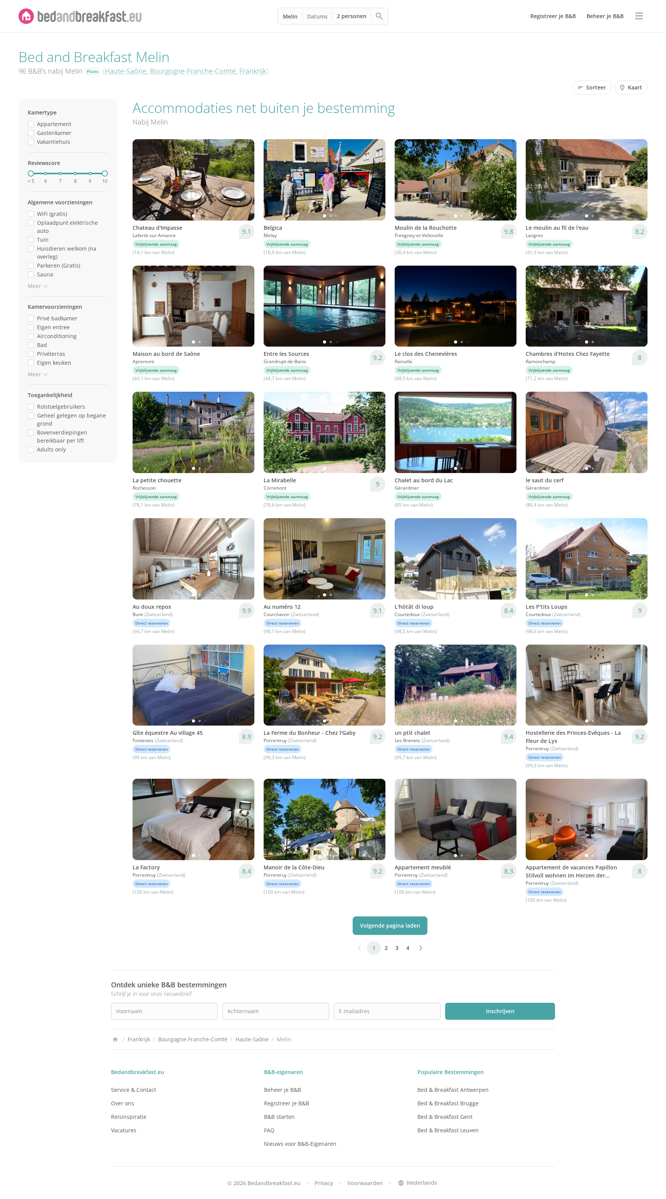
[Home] (115, 1039)
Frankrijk (252, 71)
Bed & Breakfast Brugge (448, 1103)
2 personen (352, 16)
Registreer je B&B (286, 1103)
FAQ (269, 1130)
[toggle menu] (639, 16)
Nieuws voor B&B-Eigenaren (300, 1143)
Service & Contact (133, 1089)
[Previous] (143, 180)
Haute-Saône (125, 71)
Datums (317, 16)
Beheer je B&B (282, 1089)
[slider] (31, 173)
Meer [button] (34, 286)
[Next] (244, 180)
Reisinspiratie (128, 1116)
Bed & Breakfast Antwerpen (453, 1089)
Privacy (323, 1183)
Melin (290, 16)
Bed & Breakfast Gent (445, 1116)
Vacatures (123, 1130)
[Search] (379, 16)
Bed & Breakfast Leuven (448, 1130)
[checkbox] (31, 124)
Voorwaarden (365, 1183)
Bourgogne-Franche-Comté (193, 71)
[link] (80, 16)
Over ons (122, 1103)
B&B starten (279, 1116)
